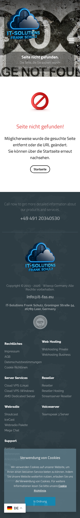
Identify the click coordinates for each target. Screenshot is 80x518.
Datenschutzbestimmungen (21, 362)
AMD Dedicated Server (20, 396)
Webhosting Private (55, 349)
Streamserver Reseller (57, 396)
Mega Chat (12, 430)
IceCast (10, 419)
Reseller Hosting (53, 391)
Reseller (47, 385)
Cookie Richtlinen (16, 367)
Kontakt (10, 448)
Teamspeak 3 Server (55, 414)
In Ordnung (40, 501)
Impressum (12, 351)
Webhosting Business (56, 354)
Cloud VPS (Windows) (19, 391)
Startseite (40, 169)
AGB (7, 356)
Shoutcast (11, 414)
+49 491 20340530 (40, 218)
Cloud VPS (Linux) (17, 385)
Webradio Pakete (16, 425)
